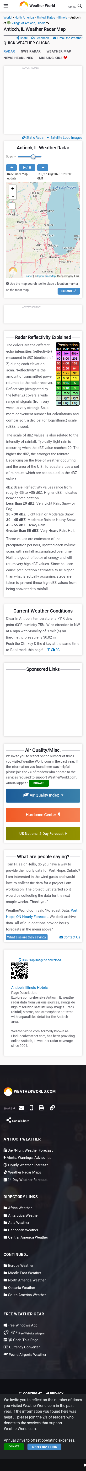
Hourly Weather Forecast (27, 1165)
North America (24, 17)
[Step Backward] (11, 167)
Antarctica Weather (23, 1215)
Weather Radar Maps (24, 1172)
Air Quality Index (45, 795)
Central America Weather (27, 1237)
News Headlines (18, 58)
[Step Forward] (42, 167)
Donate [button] (38, 783)
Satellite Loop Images (65, 137)
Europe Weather (20, 1265)
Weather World (41, 5)
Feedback (42, 38)
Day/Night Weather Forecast (30, 1150)
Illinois (62, 17)
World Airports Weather (27, 1354)
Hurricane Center (42, 814)
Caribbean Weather (22, 1230)
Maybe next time (44, 1446)
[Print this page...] (41, 1107)
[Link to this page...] (52, 1107)
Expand (67, 291)
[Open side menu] (6, 5)
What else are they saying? (26, 937)
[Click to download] (19, 971)
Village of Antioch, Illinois (28, 23)
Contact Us (71, 937)
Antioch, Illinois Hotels (29, 987)
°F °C (53, 650)
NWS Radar (31, 51)
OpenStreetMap (46, 276)
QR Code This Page (22, 1340)
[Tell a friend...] (21, 1107)
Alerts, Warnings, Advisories (28, 1157)
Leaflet (28, 276)
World (7, 17)
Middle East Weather (24, 1273)
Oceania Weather (21, 1288)
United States (46, 17)
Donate (14, 1446)
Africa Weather (19, 1208)
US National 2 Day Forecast (42, 833)
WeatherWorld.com (34, 1091)
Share (23, 38)
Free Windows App (22, 1325)
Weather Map (59, 51)
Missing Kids (51, 58)
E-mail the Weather (69, 38)
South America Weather (26, 1295)
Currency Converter (24, 1347)
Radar (9, 51)
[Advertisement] (43, 100)
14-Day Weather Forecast (27, 1180)
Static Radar (35, 137)
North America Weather (26, 1280)
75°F (27, 1332)
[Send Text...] (31, 1107)
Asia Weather (18, 1222)
